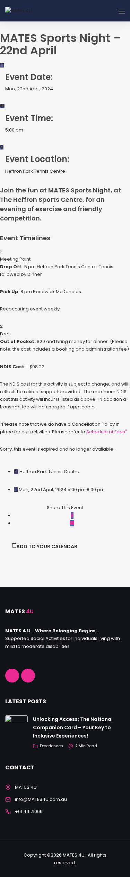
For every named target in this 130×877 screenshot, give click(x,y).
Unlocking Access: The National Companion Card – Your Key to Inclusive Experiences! (73, 727)
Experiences (51, 746)
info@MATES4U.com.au (41, 799)
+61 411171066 (29, 811)
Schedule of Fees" (106, 431)
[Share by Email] (72, 523)
